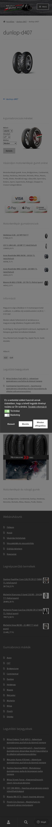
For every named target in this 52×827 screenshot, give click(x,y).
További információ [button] (37, 407)
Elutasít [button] (11, 424)
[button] (7, 411)
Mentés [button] (25, 424)
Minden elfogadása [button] (40, 424)
